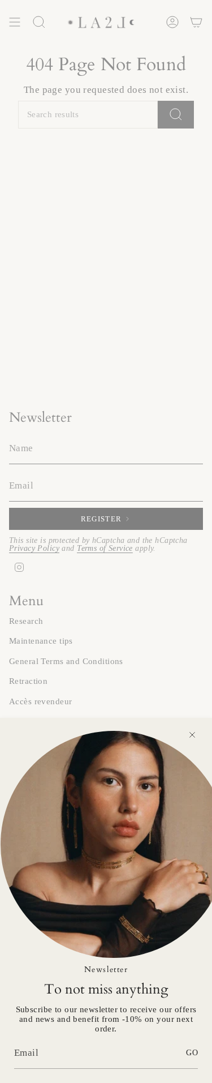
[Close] (192, 734)
